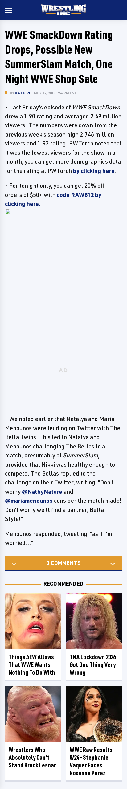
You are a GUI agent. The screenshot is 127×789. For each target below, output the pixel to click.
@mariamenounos (29, 500)
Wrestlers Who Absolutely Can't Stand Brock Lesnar (32, 757)
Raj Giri (23, 93)
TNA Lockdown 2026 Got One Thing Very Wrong (93, 664)
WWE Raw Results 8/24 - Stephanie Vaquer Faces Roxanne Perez (91, 761)
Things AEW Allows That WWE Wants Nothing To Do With (32, 664)
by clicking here (94, 170)
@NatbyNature (42, 491)
